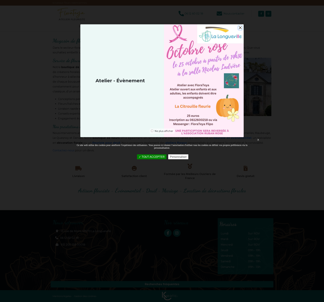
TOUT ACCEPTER (153, 156)
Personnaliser (178, 156)
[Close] (240, 28)
